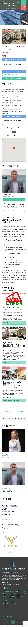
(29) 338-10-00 (9, 601)
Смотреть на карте (14, 67)
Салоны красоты (6, 18)
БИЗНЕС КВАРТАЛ (7, 16)
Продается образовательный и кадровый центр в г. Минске (14, 344)
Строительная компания (12, 307)
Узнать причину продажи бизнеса (15, 59)
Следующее (20, 411)
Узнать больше (6, 552)
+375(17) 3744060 (10, 6)
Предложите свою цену (15, 116)
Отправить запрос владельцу (15, 78)
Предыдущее (8, 411)
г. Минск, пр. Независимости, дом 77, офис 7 (15, 592)
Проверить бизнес (20, 71)
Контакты (14, 200)
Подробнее (14, 207)
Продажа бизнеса (18, 16)
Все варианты (6, 519)
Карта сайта (6, 606)
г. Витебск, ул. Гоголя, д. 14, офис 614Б (14, 596)
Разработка (4, 614)
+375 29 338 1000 (10, 74)
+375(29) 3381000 (10, 8)
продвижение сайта (13, 614)
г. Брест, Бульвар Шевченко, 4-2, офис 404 (15, 594)
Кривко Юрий (7, 195)
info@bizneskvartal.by (20, 211)
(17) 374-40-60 (9, 598)
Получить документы (8, 71)
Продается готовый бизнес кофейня (13, 383)
